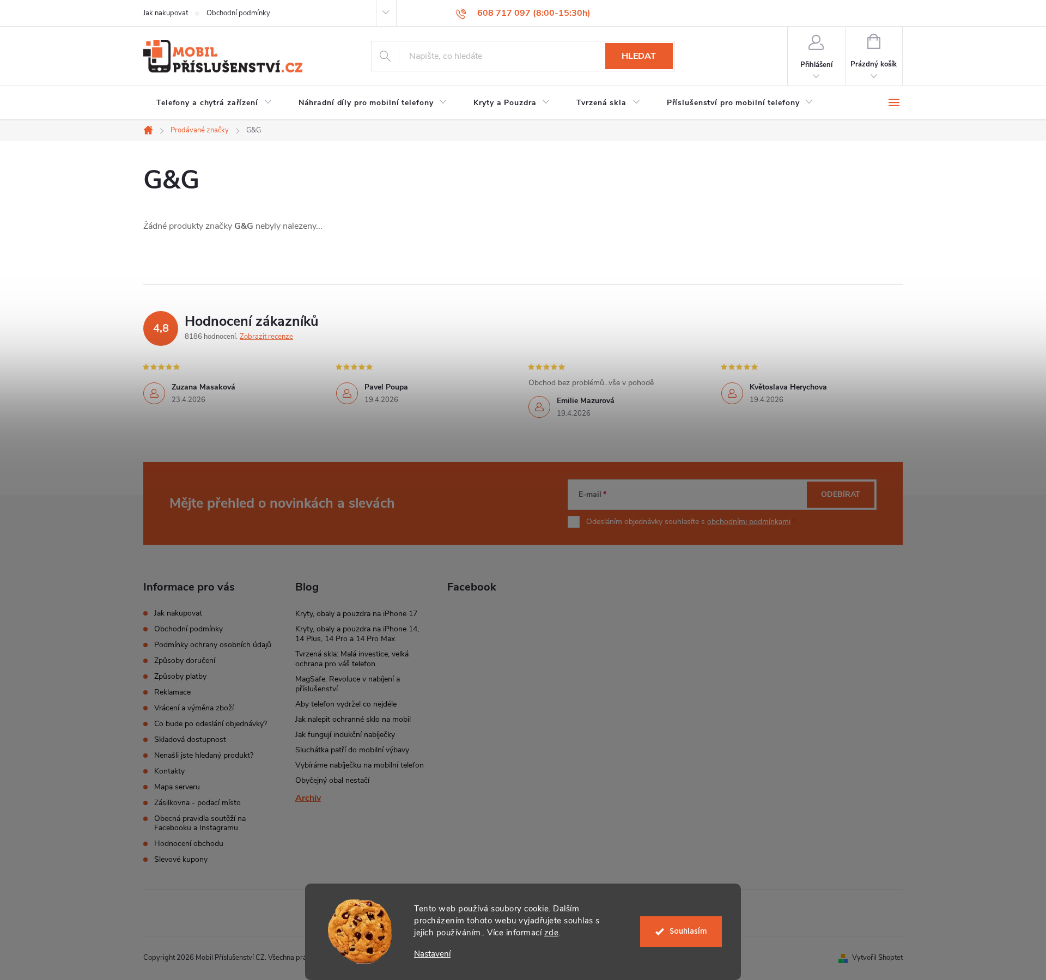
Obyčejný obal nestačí (332, 780)
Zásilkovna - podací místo (197, 803)
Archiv (308, 798)
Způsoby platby (180, 676)
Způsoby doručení (184, 660)
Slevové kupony (181, 859)
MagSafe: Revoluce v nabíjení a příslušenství (347, 684)
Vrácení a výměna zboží (194, 708)
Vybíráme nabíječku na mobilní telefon (359, 765)
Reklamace (172, 692)
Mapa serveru (177, 787)
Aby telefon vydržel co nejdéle (346, 704)
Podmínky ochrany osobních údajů (212, 645)
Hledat (639, 56)
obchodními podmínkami (748, 521)
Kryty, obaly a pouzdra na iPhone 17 (356, 613)
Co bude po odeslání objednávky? (210, 724)
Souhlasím (688, 931)
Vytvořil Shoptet (877, 958)
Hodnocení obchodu (188, 843)
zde (551, 932)
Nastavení (432, 954)
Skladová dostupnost (190, 739)
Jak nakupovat (165, 13)
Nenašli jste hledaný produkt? (203, 755)
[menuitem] (214, 103)
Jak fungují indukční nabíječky (345, 734)
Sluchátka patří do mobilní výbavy (352, 750)
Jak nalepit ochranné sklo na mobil (353, 719)
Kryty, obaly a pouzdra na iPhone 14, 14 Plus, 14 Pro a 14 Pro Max (357, 634)
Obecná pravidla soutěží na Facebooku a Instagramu (200, 823)
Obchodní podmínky (238, 13)
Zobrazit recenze (266, 337)
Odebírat (840, 494)
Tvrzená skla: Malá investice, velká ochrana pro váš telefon (352, 659)
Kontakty (169, 771)
